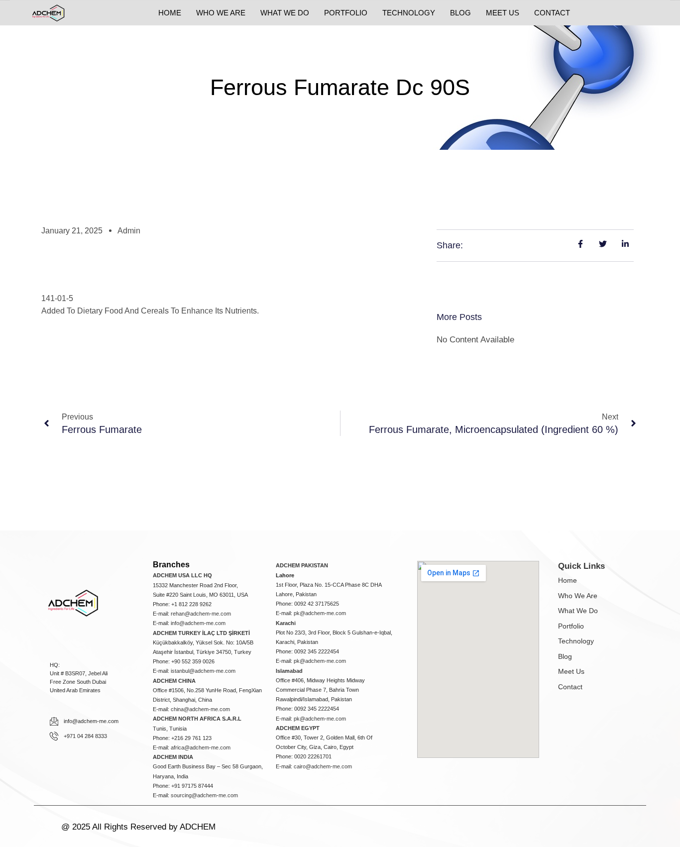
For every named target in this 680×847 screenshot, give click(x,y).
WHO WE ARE (220, 12)
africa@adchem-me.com (200, 747)
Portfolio (571, 626)
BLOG (460, 12)
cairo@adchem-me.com (323, 766)
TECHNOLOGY (408, 12)
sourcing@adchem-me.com (204, 795)
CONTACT (552, 12)
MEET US (502, 12)
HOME (169, 12)
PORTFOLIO (345, 12)
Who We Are (577, 596)
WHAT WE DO (284, 12)
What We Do (578, 611)
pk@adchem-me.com (320, 613)
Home (567, 580)
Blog (565, 656)
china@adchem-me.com (200, 709)
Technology (576, 641)
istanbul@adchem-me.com (203, 671)
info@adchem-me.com (198, 623)
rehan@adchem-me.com (201, 614)
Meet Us (571, 671)
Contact (570, 687)
